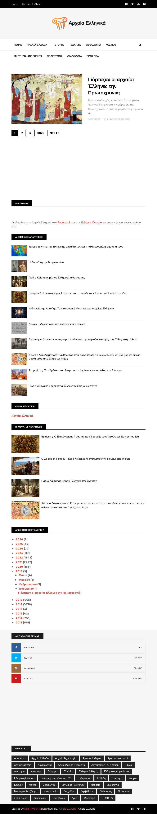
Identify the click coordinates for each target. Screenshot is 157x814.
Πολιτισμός (106, 791)
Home (14, 3)
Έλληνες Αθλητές (88, 771)
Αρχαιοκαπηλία (22, 764)
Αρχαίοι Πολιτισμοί (118, 758)
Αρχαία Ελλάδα (40, 758)
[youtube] (138, 4)
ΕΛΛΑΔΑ (75, 44)
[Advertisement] (78, 168)
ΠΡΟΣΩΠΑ (93, 56)
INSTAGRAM (29, 668)
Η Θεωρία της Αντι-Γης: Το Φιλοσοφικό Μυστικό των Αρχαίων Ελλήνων (71, 308)
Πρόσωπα (123, 791)
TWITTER (28, 658)
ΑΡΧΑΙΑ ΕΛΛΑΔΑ (37, 44)
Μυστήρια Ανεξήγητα (25, 791)
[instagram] (144, 4)
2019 (19, 571)
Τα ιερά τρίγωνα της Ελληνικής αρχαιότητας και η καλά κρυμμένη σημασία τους (76, 246)
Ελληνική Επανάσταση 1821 (56, 778)
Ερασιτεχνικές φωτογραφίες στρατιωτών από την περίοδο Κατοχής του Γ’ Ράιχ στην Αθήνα (83, 339)
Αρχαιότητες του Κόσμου (105, 764)
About (38, 3)
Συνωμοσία (40, 797)
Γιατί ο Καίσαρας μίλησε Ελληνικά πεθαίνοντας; (57, 277)
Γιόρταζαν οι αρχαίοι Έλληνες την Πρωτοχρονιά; (111, 86)
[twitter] (132, 4)
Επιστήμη (117, 778)
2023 (20, 553)
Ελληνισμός (84, 778)
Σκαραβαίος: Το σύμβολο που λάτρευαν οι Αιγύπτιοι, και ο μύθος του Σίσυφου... (76, 370)
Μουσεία (95, 784)
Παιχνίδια (69, 791)
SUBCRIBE (137, 678)
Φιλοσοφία (90, 797)
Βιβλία (128, 764)
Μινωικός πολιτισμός (73, 784)
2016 (19, 609)
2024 (20, 548)
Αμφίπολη (19, 758)
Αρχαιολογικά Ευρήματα (71, 764)
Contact (26, 3)
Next (54, 133)
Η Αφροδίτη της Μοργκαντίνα (46, 262)
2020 (20, 566)
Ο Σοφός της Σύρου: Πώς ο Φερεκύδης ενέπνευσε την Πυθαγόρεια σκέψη (85, 458)
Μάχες (32, 784)
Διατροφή (36, 771)
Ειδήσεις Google (91, 222)
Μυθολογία (113, 784)
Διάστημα (19, 771)
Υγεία (74, 797)
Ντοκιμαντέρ (50, 791)
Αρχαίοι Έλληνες (92, 758)
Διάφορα (52, 771)
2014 (19, 618)
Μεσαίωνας (49, 784)
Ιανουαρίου (26, 588)
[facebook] (126, 4)
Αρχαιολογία (45, 764)
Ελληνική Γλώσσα (24, 778)
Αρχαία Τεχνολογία (65, 758)
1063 (40, 133)
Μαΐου (23, 575)
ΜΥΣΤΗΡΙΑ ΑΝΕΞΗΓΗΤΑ (28, 56)
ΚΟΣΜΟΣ (111, 44)
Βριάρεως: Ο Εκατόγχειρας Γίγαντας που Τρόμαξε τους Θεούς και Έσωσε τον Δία (77, 293)
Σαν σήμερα (20, 797)
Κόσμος (18, 784)
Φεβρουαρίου (28, 584)
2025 (20, 544)
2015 (19, 613)
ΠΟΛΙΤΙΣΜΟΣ (54, 56)
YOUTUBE (28, 679)
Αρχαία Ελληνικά (22, 415)
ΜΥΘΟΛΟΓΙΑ (93, 44)
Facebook (64, 222)
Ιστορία (133, 778)
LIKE (140, 647)
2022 (20, 557)
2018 (19, 599)
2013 (19, 622)
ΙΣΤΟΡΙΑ (59, 44)
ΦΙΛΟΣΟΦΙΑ (74, 56)
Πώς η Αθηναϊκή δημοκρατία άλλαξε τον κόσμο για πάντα (63, 386)
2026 (20, 539)
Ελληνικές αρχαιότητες (116, 771)
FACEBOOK (29, 648)
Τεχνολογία (58, 797)
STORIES (107, 797)
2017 (19, 604)
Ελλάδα (68, 771)
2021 (19, 562)
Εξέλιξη (101, 778)
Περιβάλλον (86, 791)
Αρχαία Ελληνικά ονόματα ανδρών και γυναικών (57, 324)
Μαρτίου (25, 579)
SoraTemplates (32, 808)
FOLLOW (138, 658)
